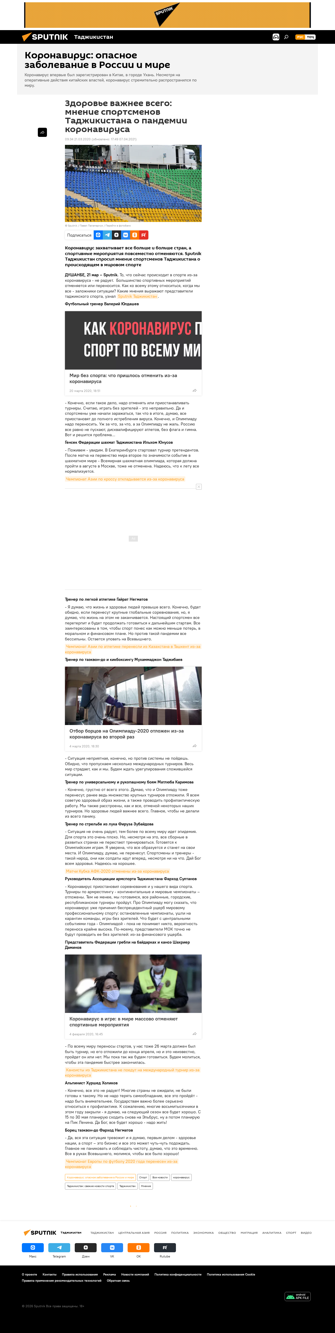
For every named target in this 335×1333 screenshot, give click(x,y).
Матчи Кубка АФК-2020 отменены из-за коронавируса (117, 871)
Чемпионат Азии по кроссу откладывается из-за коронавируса (125, 479)
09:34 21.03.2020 (78, 139)
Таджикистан (127, 1186)
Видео (306, 1233)
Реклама (109, 1274)
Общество (227, 1233)
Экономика (203, 1233)
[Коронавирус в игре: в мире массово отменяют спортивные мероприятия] (133, 984)
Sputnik (73, 225)
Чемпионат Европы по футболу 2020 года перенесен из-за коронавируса (121, 1164)
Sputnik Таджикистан (137, 296)
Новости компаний (135, 1274)
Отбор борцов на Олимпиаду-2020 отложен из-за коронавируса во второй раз (127, 734)
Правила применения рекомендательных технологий (61, 1280)
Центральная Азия (134, 1233)
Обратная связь (118, 1280)
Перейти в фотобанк (118, 225)
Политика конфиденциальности (178, 1274)
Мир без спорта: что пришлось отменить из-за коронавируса (123, 378)
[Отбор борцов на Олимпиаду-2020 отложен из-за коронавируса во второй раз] (133, 696)
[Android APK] (297, 1297)
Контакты (50, 1274)
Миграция (249, 1233)
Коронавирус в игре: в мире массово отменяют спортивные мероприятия (124, 1022)
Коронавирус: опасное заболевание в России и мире (100, 1177)
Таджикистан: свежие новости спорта (90, 1186)
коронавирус (181, 1177)
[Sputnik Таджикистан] (46, 43)
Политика (180, 1233)
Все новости (160, 1177)
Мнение (146, 1186)
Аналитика (271, 1233)
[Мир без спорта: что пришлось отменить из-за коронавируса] (133, 340)
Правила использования (80, 1274)
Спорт (143, 1177)
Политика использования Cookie (231, 1274)
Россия (160, 1233)
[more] (194, 390)
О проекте (29, 1274)
